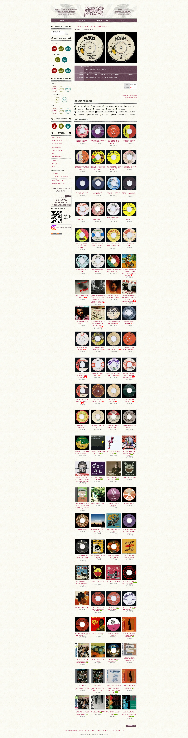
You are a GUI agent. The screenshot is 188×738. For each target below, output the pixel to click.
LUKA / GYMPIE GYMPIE (129, 477)
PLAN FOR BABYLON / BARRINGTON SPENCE (113, 244)
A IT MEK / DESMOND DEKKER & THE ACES (82, 400)
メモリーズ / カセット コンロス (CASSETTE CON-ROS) (82, 583)
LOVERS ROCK (56, 147)
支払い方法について (57, 180)
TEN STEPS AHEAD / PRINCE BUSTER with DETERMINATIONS (81, 557)
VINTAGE (80, 26)
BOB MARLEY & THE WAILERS (85, 112)
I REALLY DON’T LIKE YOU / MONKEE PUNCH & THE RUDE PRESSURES (82, 479)
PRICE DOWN (105, 114)
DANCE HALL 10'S (57, 144)
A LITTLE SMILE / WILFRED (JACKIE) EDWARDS (82, 375)
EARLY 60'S (80, 106)
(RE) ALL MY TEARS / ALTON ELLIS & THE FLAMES (98, 609)
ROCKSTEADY (97, 106)
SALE (53, 153)
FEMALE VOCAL (99, 109)
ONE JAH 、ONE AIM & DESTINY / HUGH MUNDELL (82, 245)
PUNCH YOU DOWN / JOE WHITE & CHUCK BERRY (129, 193)
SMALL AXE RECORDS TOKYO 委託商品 (124, 114)
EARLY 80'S (111, 109)
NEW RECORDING (57, 157)
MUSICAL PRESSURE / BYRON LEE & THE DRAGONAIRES (129, 375)
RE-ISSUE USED (81, 114)
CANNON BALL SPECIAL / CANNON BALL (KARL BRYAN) (114, 167)
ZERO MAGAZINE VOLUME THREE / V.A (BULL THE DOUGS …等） (82, 687)
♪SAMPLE (87, 80)
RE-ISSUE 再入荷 (93, 114)
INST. (89, 109)
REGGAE (120, 106)
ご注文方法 (55, 173)
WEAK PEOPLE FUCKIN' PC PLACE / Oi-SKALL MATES (129, 531)
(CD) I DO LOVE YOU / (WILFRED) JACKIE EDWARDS (129, 687)
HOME (66, 730)
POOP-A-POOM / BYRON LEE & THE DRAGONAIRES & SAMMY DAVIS (98, 167)
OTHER (54, 166)
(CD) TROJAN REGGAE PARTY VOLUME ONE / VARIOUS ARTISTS (82, 713)
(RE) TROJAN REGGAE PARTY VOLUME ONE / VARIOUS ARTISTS (82, 661)
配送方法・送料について (58, 183)
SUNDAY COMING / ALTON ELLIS (100, 26)
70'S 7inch (86, 26)
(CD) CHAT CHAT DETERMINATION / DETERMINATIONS (129, 659)
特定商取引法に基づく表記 (76, 730)
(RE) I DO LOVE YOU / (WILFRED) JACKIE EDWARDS (129, 635)
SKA (88, 106)
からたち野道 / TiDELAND (98, 503)
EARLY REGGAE (109, 106)
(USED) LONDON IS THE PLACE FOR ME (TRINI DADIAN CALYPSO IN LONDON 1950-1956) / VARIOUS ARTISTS (98, 299)
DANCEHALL (121, 109)
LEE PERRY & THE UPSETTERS (105, 112)
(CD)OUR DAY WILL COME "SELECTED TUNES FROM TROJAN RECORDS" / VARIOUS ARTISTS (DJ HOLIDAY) (113, 689)
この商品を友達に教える (130, 97)
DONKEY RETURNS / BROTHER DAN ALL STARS (113, 141)
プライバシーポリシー (118, 730)
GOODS (54, 163)
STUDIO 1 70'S (80, 109)
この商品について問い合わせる (129, 95)
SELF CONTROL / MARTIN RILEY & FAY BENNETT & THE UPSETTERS (82, 167)
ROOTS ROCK (130, 106)
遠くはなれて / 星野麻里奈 (114, 581)
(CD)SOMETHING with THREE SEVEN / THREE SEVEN (129, 453)
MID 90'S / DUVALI (82, 529)
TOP (75, 26)
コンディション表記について (60, 176)
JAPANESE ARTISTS (57, 150)
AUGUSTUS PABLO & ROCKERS (126, 112)
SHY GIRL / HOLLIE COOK (82, 607)
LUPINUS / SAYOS (129, 503)
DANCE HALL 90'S (57, 137)
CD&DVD (55, 160)
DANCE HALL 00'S (57, 140)
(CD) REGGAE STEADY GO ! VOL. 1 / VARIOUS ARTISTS (113, 713)
